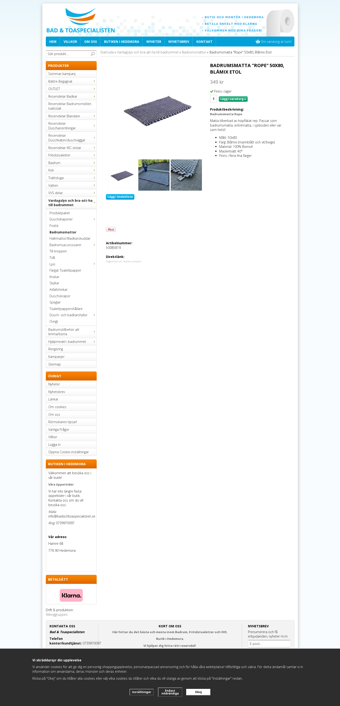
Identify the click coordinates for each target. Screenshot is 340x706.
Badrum (54, 163)
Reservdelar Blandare (64, 116)
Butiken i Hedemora (121, 41)
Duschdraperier (61, 219)
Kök (51, 170)
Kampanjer (56, 356)
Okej (198, 692)
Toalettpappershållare (66, 309)
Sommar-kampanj (61, 73)
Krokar (54, 277)
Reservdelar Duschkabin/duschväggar (66, 137)
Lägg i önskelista (120, 197)
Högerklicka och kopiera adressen (123, 261)
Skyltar (54, 283)
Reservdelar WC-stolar (64, 148)
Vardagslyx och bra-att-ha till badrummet (70, 202)
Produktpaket (59, 213)
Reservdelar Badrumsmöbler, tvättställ (70, 106)
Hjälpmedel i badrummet (67, 341)
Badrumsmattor (62, 232)
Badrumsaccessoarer (65, 245)
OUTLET (54, 89)
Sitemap (54, 364)
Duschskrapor (59, 296)
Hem (52, 41)
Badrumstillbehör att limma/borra (63, 331)
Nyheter (153, 41)
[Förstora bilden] (156, 108)
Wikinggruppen (57, 614)
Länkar (53, 399)
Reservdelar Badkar (62, 96)
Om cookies (57, 407)
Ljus (52, 264)
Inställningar (141, 692)
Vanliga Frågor (58, 429)
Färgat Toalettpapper (65, 270)
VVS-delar (55, 193)
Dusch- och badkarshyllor (68, 315)
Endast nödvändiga (170, 692)
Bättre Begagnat (60, 81)
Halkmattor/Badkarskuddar (69, 238)
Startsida (107, 52)
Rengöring (55, 349)
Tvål (52, 257)
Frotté (54, 225)
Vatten (53, 185)
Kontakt (204, 41)
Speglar (55, 302)
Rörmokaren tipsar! (62, 422)
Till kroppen (58, 251)
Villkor (70, 41)
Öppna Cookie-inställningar (68, 452)
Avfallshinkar (58, 289)
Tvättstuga (56, 178)
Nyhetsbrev (178, 41)
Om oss (90, 41)
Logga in (54, 444)
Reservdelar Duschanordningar (62, 125)
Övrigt (53, 321)
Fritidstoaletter (59, 155)
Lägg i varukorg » (233, 99)
